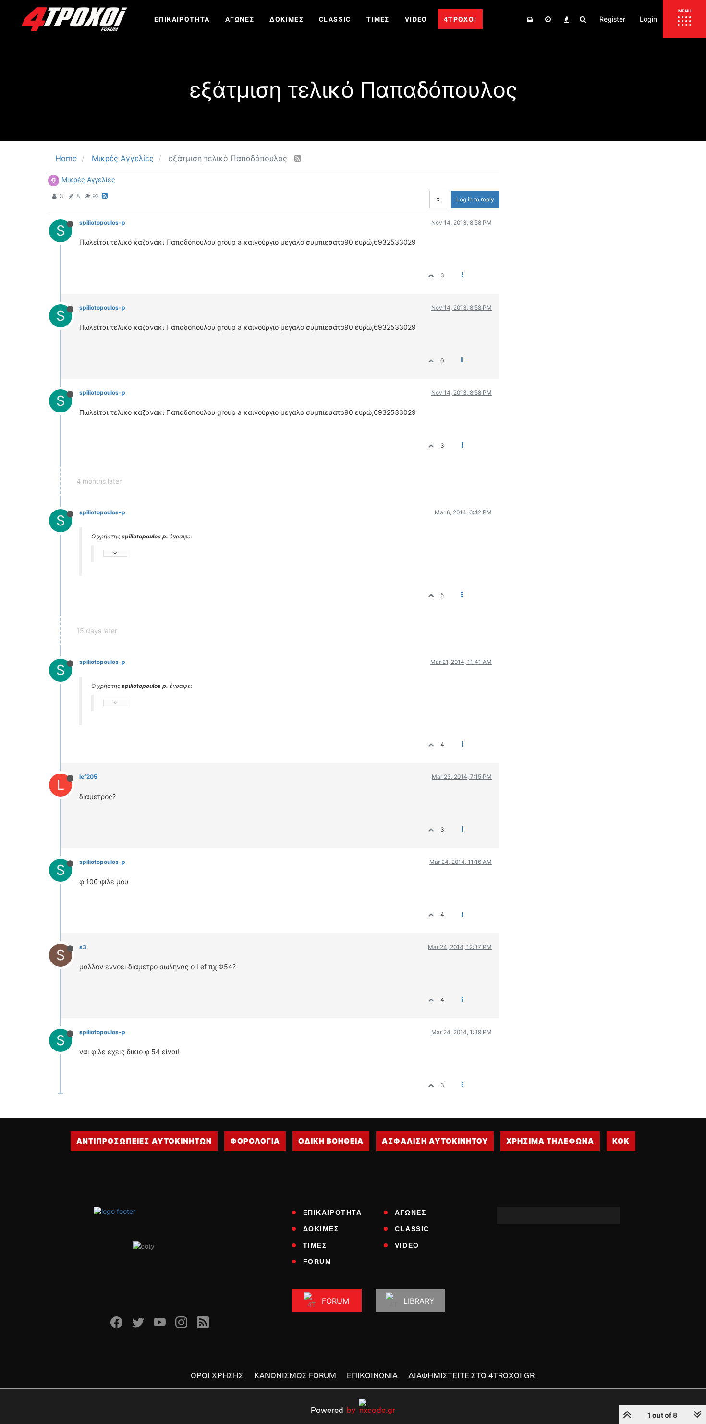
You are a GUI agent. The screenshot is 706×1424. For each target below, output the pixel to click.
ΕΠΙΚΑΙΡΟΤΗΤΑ (332, 1212)
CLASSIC (412, 1229)
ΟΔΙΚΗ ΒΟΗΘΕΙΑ (331, 1141)
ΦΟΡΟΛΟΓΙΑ (255, 1141)
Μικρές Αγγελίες (88, 179)
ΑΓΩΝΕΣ (410, 1212)
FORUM (317, 1261)
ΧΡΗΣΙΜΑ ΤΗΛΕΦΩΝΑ (550, 1141)
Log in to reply (475, 199)
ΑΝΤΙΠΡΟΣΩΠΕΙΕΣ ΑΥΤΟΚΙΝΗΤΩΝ (144, 1141)
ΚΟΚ (621, 1141)
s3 (82, 946)
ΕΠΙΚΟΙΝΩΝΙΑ (372, 1375)
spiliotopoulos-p (102, 222)
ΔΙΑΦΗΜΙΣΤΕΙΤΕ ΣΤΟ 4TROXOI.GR (471, 1375)
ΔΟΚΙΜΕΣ (321, 1229)
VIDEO (407, 1245)
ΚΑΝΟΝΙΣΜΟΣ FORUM (295, 1375)
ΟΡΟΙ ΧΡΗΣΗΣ (217, 1375)
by (333, 1409)
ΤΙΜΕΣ (315, 1245)
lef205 (88, 776)
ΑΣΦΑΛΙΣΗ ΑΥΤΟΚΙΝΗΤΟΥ (435, 1141)
